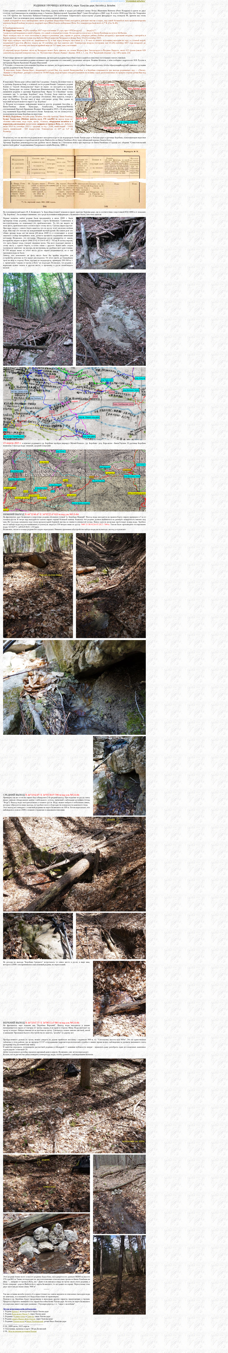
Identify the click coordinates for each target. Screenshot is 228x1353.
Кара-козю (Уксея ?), (21, 1314)
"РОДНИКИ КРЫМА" (135, 1)
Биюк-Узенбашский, (35, 1321)
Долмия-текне (19, 1316)
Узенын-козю (18, 1321)
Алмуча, (30, 1316)
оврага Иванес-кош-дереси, (24, 1319)
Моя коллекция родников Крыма (22, 1331)
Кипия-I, (15, 1311)
